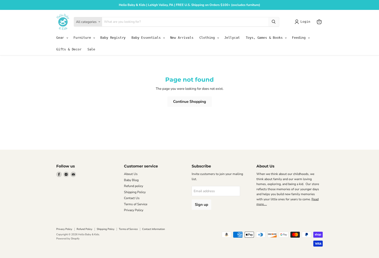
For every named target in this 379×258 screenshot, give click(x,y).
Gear (61, 38)
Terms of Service (135, 204)
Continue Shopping (189, 101)
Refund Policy (84, 229)
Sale (91, 49)
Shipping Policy (135, 192)
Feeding (300, 38)
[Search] (273, 21)
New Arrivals (181, 38)
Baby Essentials (146, 38)
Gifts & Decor (69, 49)
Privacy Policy (133, 210)
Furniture (83, 38)
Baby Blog (131, 180)
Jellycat (232, 38)
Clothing (208, 38)
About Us (131, 174)
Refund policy (133, 186)
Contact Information (153, 229)
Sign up (201, 204)
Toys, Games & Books (265, 38)
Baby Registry (113, 38)
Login (305, 22)
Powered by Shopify (68, 238)
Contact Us (132, 198)
